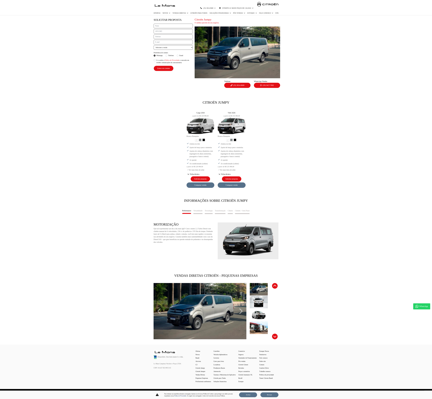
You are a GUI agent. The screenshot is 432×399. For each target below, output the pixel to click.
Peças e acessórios (244, 371)
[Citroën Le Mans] (165, 5)
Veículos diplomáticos (220, 354)
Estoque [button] (251, 13)
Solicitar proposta (200, 179)
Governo (216, 358)
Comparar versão (200, 185)
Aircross (198, 361)
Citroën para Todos (198, 13)
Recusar (269, 395)
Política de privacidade (266, 375)
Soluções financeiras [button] (219, 13)
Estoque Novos (264, 351)
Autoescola (217, 371)
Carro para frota (219, 361)
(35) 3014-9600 (208, 8)
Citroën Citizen (243, 365)
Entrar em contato (163, 68)
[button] (159, 311)
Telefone (171, 55)
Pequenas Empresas (202, 378)
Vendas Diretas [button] (179, 13)
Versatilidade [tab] (197, 211)
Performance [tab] (186, 211)
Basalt (197, 358)
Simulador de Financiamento (247, 358)
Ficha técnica (194, 174)
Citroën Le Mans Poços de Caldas (237, 8)
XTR (276, 13)
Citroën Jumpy (200, 368)
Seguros (240, 354)
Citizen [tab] (230, 211)
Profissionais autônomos (203, 381)
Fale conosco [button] (265, 13)
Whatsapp (159, 55)
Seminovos (262, 354)
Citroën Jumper (200, 371)
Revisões (241, 368)
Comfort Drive (264, 368)
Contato (261, 365)
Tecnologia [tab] (209, 211)
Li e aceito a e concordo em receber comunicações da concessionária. (172, 61)
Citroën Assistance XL (245, 375)
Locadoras (217, 365)
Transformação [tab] (220, 211)
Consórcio (241, 351)
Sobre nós (262, 361)
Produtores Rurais (219, 368)
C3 (196, 365)
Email (181, 55)
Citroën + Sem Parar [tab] (242, 211)
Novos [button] (165, 13)
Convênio (217, 351)
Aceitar (248, 395)
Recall (240, 378)
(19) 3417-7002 (268, 85)
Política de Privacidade (172, 60)
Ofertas (157, 13)
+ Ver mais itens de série (195, 170)
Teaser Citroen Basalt (266, 378)
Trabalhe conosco (264, 371)
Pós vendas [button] (238, 13)
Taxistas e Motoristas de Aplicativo (225, 375)
